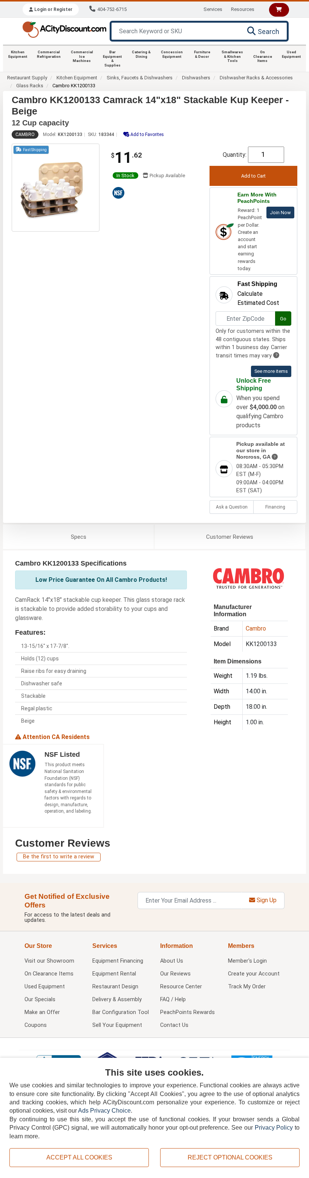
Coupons (35, 1025)
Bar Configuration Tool (120, 1012)
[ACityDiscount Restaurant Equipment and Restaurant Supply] (64, 28)
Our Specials (39, 999)
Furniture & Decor (202, 54)
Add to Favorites (146, 134)
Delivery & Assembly (117, 999)
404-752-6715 (112, 9)
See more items (271, 371)
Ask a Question (232, 507)
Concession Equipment (172, 54)
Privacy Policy (274, 1127)
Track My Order (247, 986)
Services (212, 9)
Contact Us (174, 1025)
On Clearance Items (262, 56)
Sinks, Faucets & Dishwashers (140, 77)
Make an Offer (42, 1012)
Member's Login (247, 961)
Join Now (280, 212)
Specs (78, 536)
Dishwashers (196, 77)
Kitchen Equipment (17, 54)
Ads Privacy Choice (104, 1110)
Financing (275, 507)
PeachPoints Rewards (187, 1012)
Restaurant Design (115, 986)
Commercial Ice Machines (82, 56)
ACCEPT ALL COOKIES (79, 1157)
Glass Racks (29, 85)
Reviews (229, 536)
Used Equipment (291, 54)
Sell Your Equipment (117, 1025)
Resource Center (181, 986)
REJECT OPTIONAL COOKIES (230, 1157)
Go (283, 319)
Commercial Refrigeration (49, 54)
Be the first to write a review (58, 856)
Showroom (49, 961)
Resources (242, 9)
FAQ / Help (173, 999)
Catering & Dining (141, 54)
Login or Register (52, 9)
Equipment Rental (114, 974)
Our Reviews (175, 974)
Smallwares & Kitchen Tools (232, 56)
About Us (171, 961)
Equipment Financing (117, 961)
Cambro (25, 134)
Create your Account (254, 974)
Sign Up (266, 900)
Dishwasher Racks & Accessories (256, 77)
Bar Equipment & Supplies (112, 58)
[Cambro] (248, 577)
